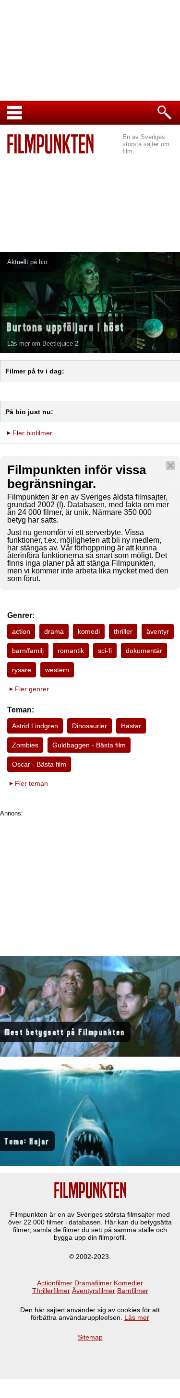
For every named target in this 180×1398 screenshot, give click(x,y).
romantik (71, 650)
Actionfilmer (54, 1283)
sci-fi (105, 650)
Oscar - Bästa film (39, 764)
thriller (123, 631)
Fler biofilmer (32, 433)
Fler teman (31, 783)
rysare (21, 670)
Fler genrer (32, 689)
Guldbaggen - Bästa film (89, 745)
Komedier (128, 1283)
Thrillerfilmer (51, 1290)
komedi (89, 631)
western (57, 670)
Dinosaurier (89, 726)
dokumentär (144, 650)
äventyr (157, 631)
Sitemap (90, 1337)
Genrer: (21, 615)
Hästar (131, 726)
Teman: (20, 710)
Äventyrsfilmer (93, 1290)
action (21, 631)
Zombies (25, 745)
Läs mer (136, 1317)
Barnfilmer (132, 1290)
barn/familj (28, 650)
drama (54, 631)
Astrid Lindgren (35, 726)
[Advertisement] (90, 195)
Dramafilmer (93, 1283)
